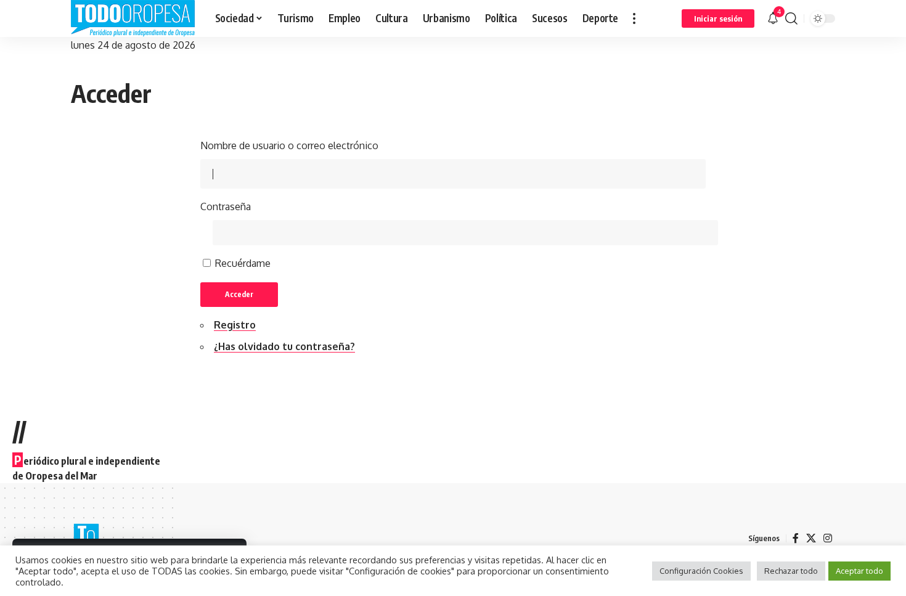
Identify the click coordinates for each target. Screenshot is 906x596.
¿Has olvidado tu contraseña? (284, 346)
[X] (811, 538)
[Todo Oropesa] (133, 18)
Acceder (239, 294)
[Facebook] (796, 538)
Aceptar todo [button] (859, 571)
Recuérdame (243, 263)
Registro (235, 325)
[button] (634, 18)
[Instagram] (827, 538)
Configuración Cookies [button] (701, 571)
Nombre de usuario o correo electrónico (289, 145)
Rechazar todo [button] (791, 571)
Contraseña (225, 206)
